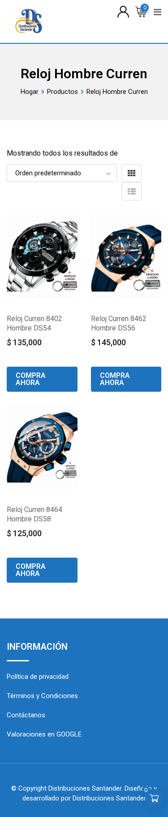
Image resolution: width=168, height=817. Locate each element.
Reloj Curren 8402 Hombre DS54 (34, 323)
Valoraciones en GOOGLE (44, 734)
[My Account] (123, 11)
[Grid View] (131, 173)
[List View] (131, 191)
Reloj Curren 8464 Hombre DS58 (34, 514)
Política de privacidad (38, 677)
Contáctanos (26, 715)
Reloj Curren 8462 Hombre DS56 (118, 323)
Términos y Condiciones (42, 696)
